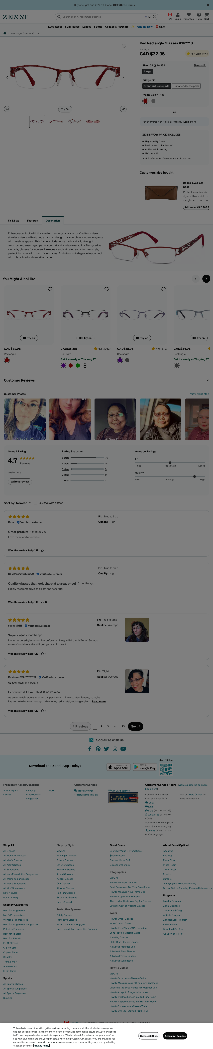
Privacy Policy (41, 1045)
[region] (106, 1036)
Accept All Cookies (175, 1035)
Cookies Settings (149, 1035)
